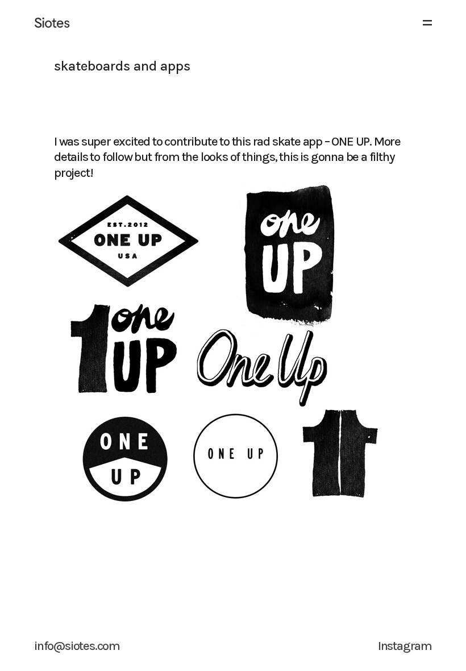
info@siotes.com (77, 646)
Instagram (405, 646)
